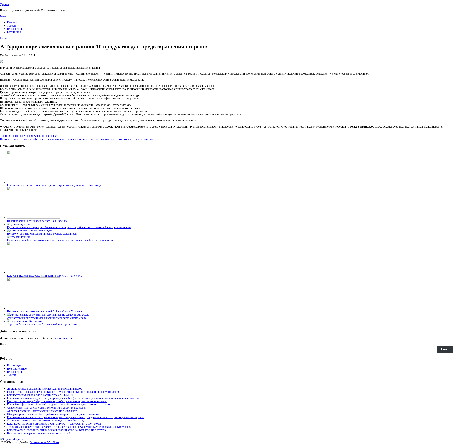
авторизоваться (63, 337)
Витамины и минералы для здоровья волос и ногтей (38, 433)
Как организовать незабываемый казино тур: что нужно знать (44, 275)
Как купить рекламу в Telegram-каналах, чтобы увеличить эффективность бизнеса (57, 401)
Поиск (4, 343)
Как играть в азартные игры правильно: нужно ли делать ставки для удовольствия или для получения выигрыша (75, 417)
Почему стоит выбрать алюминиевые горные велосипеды (42, 233)
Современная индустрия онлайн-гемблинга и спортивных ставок (46, 407)
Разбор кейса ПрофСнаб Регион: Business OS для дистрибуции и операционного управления (63, 391)
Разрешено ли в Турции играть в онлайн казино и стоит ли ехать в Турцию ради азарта (60, 239)
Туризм (4, 4)
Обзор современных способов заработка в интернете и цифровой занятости (53, 414)
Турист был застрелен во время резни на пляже (28, 135)
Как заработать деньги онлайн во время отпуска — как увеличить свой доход (54, 185)
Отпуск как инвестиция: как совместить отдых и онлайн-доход (45, 420)
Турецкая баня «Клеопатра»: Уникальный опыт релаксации (43, 324)
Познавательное (17, 368)
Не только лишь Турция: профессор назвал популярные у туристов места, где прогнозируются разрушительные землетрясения (76, 138)
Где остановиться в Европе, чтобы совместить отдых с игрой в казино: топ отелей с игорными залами (69, 227)
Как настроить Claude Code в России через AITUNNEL (40, 394)
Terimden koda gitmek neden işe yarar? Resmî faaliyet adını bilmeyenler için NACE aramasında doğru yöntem (69, 426)
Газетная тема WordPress (44, 442)
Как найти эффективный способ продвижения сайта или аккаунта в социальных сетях (59, 404)
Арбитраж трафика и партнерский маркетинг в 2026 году (42, 410)
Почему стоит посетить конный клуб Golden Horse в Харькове (44, 311)
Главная (12, 22)
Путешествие (15, 28)
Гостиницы (14, 31)
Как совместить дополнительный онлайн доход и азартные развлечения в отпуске (57, 429)
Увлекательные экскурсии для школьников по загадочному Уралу (46, 317)
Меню (3, 16)
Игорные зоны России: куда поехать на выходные (37, 220)
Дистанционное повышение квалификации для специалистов (44, 388)
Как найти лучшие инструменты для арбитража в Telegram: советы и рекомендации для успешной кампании (73, 398)
